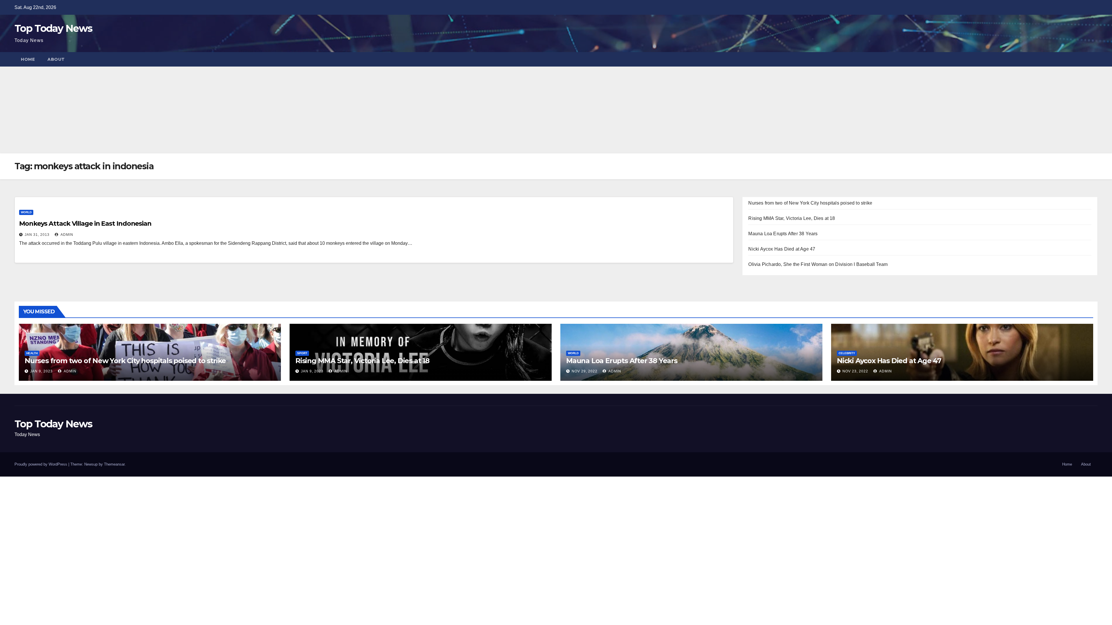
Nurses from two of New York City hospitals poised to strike (810, 203)
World (26, 212)
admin (66, 235)
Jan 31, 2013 (37, 235)
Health (32, 353)
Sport (302, 353)
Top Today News (53, 28)
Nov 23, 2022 (855, 371)
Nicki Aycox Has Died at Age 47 (781, 249)
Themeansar (114, 464)
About (56, 59)
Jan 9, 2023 (41, 371)
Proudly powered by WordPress (41, 464)
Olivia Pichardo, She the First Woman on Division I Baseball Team (818, 264)
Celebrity (847, 353)
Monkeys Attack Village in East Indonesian (85, 223)
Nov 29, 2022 (584, 371)
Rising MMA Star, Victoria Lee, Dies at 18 (791, 218)
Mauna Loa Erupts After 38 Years (782, 233)
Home (28, 59)
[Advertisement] (556, 109)
